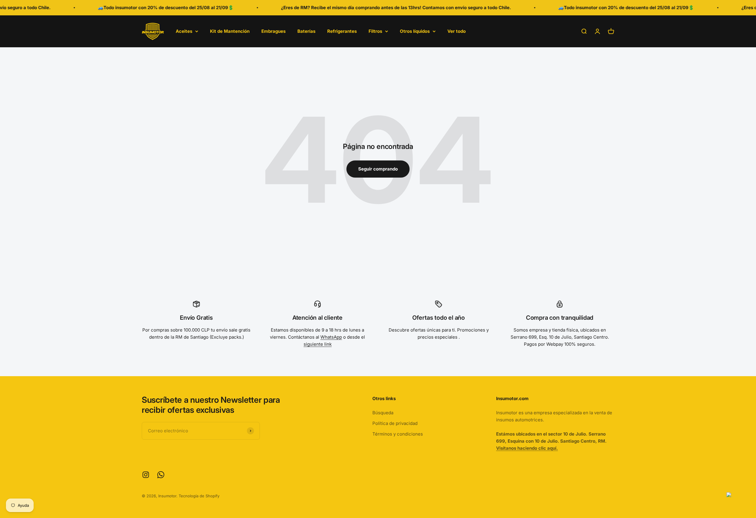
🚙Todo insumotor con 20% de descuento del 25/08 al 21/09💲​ (153, 7)
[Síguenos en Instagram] (146, 475)
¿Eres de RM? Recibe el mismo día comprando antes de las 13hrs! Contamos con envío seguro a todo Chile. (384, 7)
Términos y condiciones (397, 434)
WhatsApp (331, 337)
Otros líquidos (415, 31)
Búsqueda (382, 412)
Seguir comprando (378, 169)
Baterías (306, 31)
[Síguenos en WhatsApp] (161, 475)
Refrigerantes (342, 31)
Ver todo (456, 31)
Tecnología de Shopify (199, 495)
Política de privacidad (395, 423)
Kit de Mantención (230, 31)
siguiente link (318, 344)
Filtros (375, 31)
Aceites (184, 31)
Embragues (273, 31)
